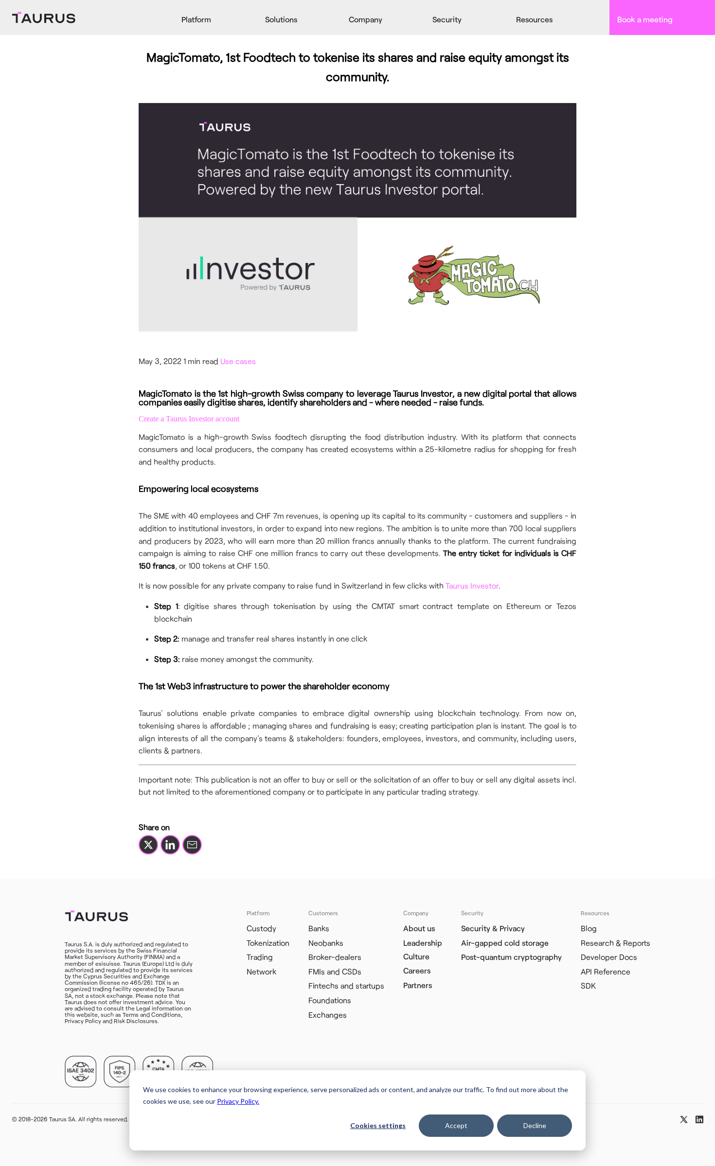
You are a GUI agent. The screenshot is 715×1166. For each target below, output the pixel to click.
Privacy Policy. (238, 1101)
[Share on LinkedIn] (170, 844)
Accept (456, 1125)
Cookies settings (378, 1125)
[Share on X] (148, 844)
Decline (534, 1125)
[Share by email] (192, 844)
